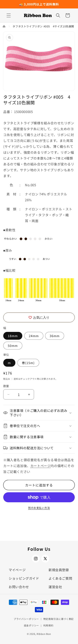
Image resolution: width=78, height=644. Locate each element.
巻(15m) (28, 363)
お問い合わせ (19, 586)
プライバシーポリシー (26, 619)
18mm (13, 336)
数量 (6, 386)
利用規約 (48, 625)
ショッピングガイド (24, 578)
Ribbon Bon (44, 634)
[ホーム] (4, 26)
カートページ (40, 465)
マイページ (17, 569)
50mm (13, 345)
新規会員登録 (59, 569)
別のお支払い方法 (39, 507)
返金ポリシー (31, 625)
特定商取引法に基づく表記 (58, 619)
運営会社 (55, 586)
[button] (8, 15)
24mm (34, 336)
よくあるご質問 (60, 578)
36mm (55, 336)
